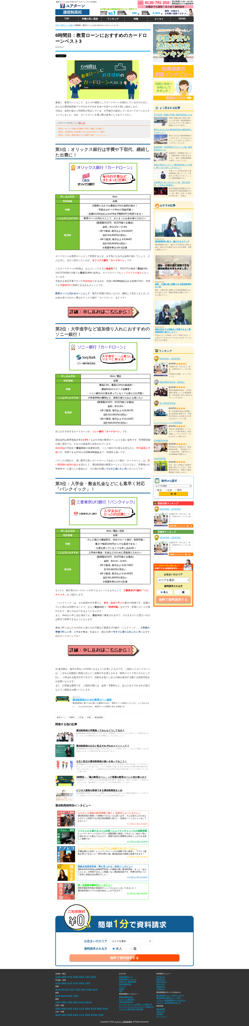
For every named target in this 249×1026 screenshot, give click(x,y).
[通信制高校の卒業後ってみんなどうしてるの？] (64, 730)
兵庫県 (63, 1002)
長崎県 (69, 1015)
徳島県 (87, 1009)
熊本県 (75, 1015)
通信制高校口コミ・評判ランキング (170, 995)
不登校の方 (160, 989)
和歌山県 (88, 1002)
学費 (89, 717)
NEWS (182, 18)
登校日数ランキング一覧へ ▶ (180, 526)
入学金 (80, 717)
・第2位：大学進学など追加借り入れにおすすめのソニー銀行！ (81, 132)
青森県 (63, 977)
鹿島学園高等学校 (126, 997)
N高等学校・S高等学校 (169, 359)
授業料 (71, 717)
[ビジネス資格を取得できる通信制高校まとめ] (64, 790)
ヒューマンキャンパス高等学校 (168, 423)
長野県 (63, 983)
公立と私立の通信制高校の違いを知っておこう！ (101, 761)
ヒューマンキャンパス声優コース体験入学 (135, 1004)
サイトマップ (161, 1016)
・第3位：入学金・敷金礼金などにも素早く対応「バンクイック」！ (83, 135)
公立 (169, 490)
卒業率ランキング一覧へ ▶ (180, 554)
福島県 (93, 977)
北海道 (58, 977)
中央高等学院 (160, 458)
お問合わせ (160, 1012)
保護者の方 (160, 987)
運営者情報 (160, 1009)
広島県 (75, 1009)
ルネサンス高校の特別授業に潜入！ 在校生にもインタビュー (109, 813)
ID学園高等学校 (161, 440)
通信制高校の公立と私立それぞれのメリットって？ (102, 746)
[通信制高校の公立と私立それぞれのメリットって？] (64, 745)
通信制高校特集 (125, 984)
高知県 (105, 1009)
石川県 (75, 983)
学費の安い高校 (90, 19)
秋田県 (81, 977)
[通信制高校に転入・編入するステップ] (173, 213)
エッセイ (159, 19)
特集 (136, 19)
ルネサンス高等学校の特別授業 (131, 1009)
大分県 (81, 1015)
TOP (66, 18)
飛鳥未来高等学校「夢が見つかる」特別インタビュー (105, 866)
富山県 (69, 983)
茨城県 (83, 990)
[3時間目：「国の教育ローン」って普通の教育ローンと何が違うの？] (64, 777)
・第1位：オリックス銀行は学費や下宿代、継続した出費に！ (80, 129)
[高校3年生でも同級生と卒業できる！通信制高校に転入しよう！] (173, 301)
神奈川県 (64, 990)
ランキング (113, 19)
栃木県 (95, 990)
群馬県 (89, 990)
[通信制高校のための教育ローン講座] (62, 697)
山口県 (81, 1009)
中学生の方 (160, 977)
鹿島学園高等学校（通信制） (172, 382)
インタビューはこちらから (137, 824)
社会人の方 (160, 984)
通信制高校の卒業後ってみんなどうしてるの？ (100, 730)
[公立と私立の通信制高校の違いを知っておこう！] (64, 761)
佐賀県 (63, 1015)
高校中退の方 (161, 982)
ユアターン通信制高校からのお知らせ (171, 1000)
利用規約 (159, 1014)
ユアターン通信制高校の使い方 (168, 1003)
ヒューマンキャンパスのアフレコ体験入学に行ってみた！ (108, 848)
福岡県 (58, 1015)
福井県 (81, 983)
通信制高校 (98, 717)
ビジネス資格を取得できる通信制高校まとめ (99, 790)
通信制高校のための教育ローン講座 (92, 699)
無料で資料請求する (173, 599)
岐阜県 (63, 996)
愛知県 (58, 996)
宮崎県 (87, 1015)
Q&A (121, 991)
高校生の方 (160, 979)
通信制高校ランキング (127, 979)
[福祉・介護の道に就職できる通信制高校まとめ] (173, 256)
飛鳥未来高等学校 (126, 1002)
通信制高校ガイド (126, 977)
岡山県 (69, 1009)
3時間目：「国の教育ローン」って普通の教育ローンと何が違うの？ (111, 777)
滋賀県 (75, 1002)
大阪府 (58, 1002)
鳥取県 (58, 1009)
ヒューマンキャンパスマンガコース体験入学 (136, 1007)
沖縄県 (101, 1015)
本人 (165, 592)
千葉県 (77, 990)
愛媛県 (99, 1009)
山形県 (87, 977)
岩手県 (69, 977)
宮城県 (75, 977)
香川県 (93, 1009)
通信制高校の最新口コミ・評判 (168, 998)
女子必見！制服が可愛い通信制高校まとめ (173, 115)
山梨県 (87, 983)
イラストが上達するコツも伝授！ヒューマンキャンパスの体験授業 (112, 831)
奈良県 (81, 1002)
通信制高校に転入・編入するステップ (172, 241)
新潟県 (58, 983)
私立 (159, 490)
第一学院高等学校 (167, 403)
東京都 (58, 990)
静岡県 (69, 996)
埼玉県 (71, 990)
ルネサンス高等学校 (127, 1000)
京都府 (69, 1002)
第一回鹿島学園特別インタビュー (95, 885)
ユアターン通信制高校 (123, 1022)
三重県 (75, 996)
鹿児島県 (94, 1015)
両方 (179, 490)
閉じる (82, 123)
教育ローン (61, 717)
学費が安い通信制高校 (127, 982)
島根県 (63, 1009)
